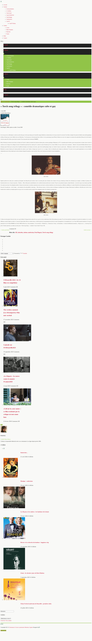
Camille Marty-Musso (5, 439)
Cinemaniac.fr (12, 627)
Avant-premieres (10, 9)
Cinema (5, 6)
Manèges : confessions (26, 481)
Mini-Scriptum (9, 29)
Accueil (5, 4)
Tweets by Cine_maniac (6, 620)
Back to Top (3, 630)
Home (2, 101)
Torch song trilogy (47, 232)
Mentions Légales (29, 627)
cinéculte (20, 232)
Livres (7, 27)
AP (16, 232)
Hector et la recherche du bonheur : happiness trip (34, 542)
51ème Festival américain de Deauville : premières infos (35, 603)
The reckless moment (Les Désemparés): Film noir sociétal (11, 312)
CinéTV (8, 21)
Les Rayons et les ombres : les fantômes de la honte (34, 512)
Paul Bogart (38, 232)
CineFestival (9, 19)
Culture (5, 25)
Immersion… (24, 452)
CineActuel (9, 13)
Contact (5, 38)
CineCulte (7, 101)
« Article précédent (5, 230)
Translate (25, 253)
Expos (7, 33)
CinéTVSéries (12, 23)
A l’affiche (8, 11)
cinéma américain (28, 232)
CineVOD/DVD (10, 15)
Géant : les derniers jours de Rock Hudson (32, 573)
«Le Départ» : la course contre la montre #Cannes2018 (11, 379)
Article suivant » (87, 230)
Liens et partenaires (20, 627)
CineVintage (9, 17)
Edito (4, 36)
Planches (8, 31)
